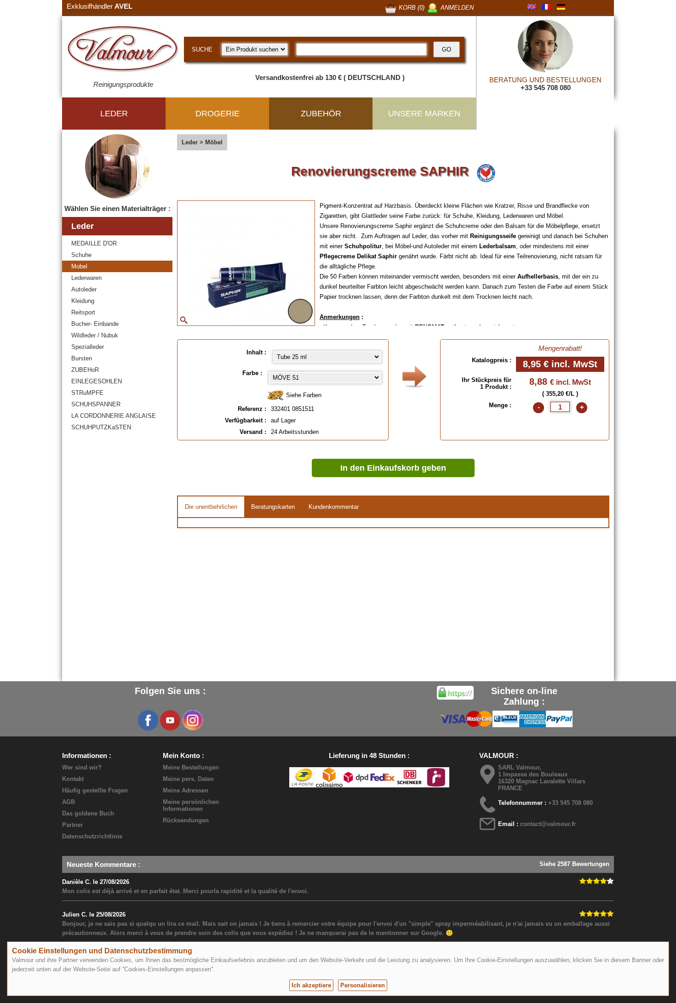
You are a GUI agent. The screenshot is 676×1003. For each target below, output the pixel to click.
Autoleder (84, 289)
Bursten (81, 358)
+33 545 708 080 (546, 87)
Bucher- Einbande (95, 323)
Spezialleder (87, 346)
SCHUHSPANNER (95, 404)
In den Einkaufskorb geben (393, 468)
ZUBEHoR (85, 369)
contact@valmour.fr (548, 824)
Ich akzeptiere (311, 985)
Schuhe (81, 254)
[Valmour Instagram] (192, 720)
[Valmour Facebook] (148, 720)
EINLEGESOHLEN (96, 381)
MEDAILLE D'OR (94, 243)
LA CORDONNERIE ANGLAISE (113, 415)
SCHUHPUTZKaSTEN (101, 427)
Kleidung (82, 300)
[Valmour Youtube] (170, 720)
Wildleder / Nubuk (94, 335)
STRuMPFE (87, 392)
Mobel (79, 266)
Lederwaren (86, 277)
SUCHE (202, 49)
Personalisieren (362, 985)
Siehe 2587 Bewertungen (574, 864)
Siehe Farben (302, 395)
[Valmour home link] (123, 50)
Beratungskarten (273, 506)
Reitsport (83, 312)
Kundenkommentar (334, 506)
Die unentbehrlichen (211, 506)
